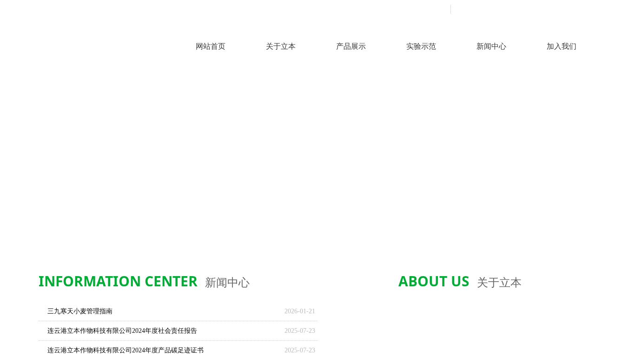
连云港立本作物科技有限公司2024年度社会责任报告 (122, 330)
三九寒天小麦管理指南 (79, 311)
